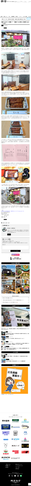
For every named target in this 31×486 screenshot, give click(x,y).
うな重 (3, 222)
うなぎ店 (6, 222)
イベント (20, 16)
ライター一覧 (17, 467)
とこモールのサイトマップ (19, 465)
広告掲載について (7, 465)
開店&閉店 (13, 16)
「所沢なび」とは (7, 464)
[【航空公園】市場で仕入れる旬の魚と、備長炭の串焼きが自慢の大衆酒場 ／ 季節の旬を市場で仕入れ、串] (23, 286)
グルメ (9, 16)
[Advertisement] (15, 9)
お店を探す (6, 467)
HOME (1, 16)
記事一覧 (9, 234)
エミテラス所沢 (25, 16)
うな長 (9, 222)
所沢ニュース (5, 16)
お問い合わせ (17, 468)
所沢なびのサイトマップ (19, 464)
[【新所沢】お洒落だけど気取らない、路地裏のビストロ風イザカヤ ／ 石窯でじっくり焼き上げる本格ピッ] (23, 272)
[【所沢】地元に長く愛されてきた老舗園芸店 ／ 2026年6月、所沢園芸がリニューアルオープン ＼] (8, 272)
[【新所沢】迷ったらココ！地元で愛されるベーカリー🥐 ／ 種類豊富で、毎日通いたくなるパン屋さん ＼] (8, 286)
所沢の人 (17, 16)
